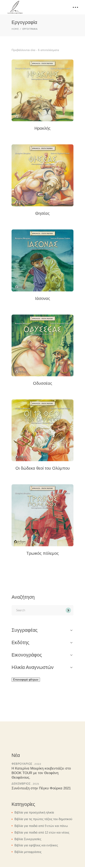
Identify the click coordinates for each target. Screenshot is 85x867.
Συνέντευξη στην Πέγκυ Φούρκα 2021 (41, 788)
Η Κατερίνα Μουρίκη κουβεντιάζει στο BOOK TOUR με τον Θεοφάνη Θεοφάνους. (41, 772)
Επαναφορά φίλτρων (25, 679)
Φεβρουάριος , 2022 (26, 763)
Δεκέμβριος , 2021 (25, 783)
